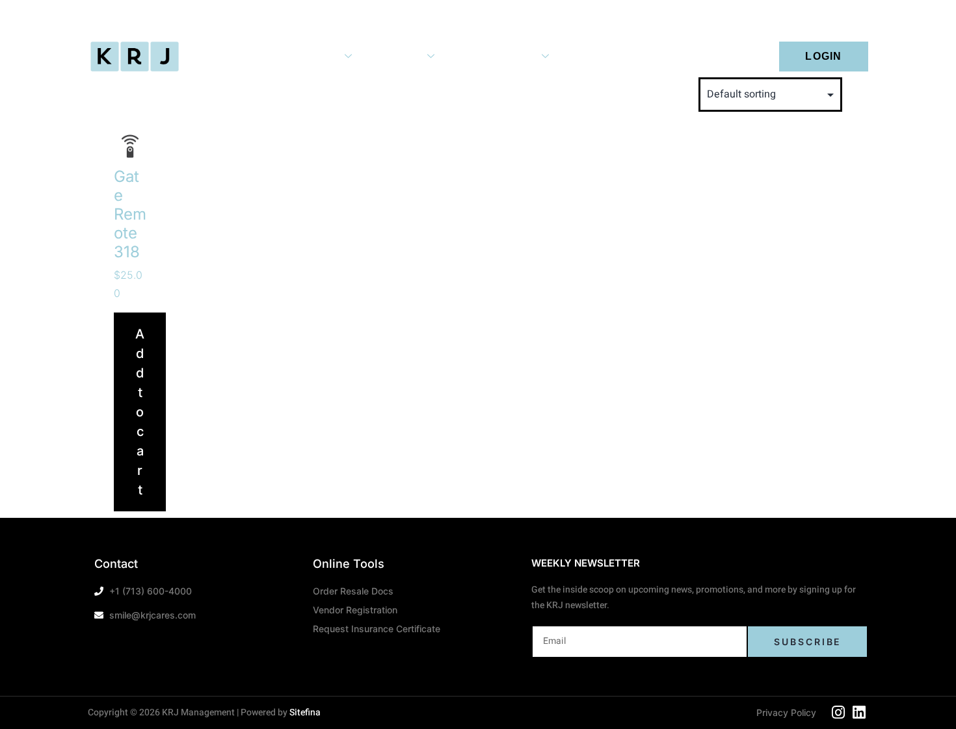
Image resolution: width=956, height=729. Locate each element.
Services (317, 55)
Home (242, 55)
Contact (669, 55)
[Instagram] (838, 713)
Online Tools (504, 55)
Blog (599, 55)
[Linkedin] (859, 713)
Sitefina (305, 712)
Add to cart (139, 412)
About (406, 55)
